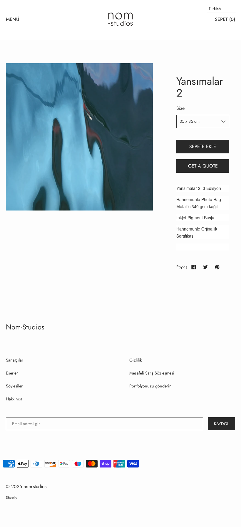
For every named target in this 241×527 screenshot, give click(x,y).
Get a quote (203, 166)
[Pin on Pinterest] (217, 266)
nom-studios (25, 327)
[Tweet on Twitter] (205, 266)
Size (180, 108)
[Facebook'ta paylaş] (193, 266)
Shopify (11, 497)
